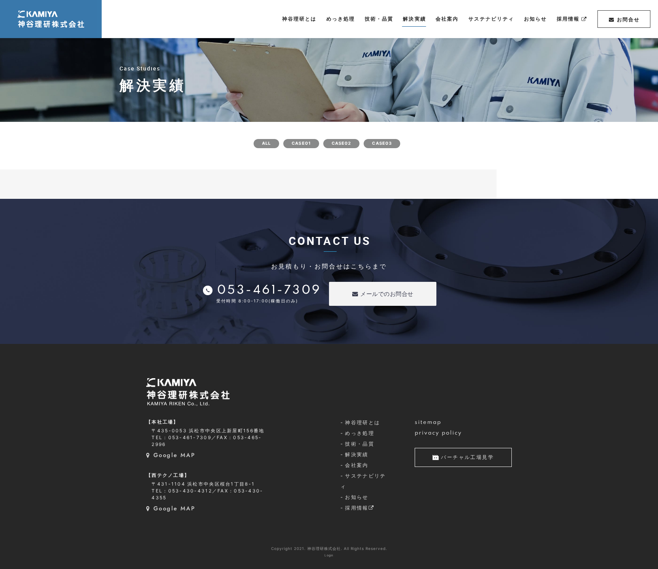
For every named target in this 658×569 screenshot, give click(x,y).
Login (329, 555)
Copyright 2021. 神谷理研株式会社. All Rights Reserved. (329, 548)
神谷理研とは (362, 422)
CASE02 (341, 143)
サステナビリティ (363, 481)
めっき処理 (359, 433)
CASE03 (382, 143)
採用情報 (356, 508)
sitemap (428, 422)
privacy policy (438, 433)
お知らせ (356, 497)
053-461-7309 (269, 290)
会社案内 (356, 465)
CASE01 (301, 143)
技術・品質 (359, 444)
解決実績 (356, 454)
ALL (266, 143)
